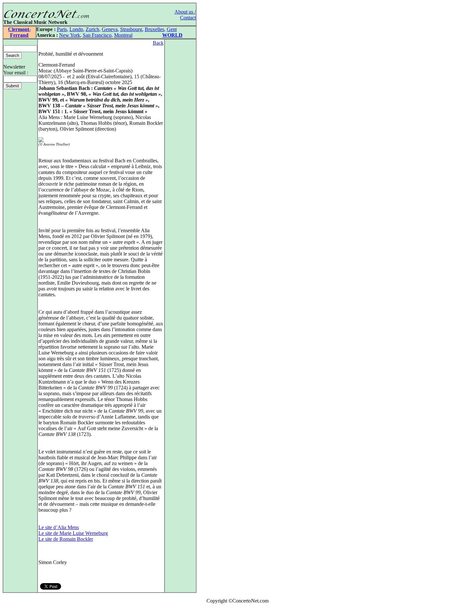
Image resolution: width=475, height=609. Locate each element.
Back (158, 43)
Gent (172, 29)
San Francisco (97, 35)
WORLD (172, 35)
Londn (76, 29)
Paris (62, 29)
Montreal (123, 35)
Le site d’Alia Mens (58, 527)
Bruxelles (154, 29)
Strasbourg (131, 29)
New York (69, 35)
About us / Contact (185, 14)
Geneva (110, 29)
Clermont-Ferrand (19, 32)
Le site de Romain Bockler (65, 539)
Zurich (92, 29)
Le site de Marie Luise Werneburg (73, 533)
